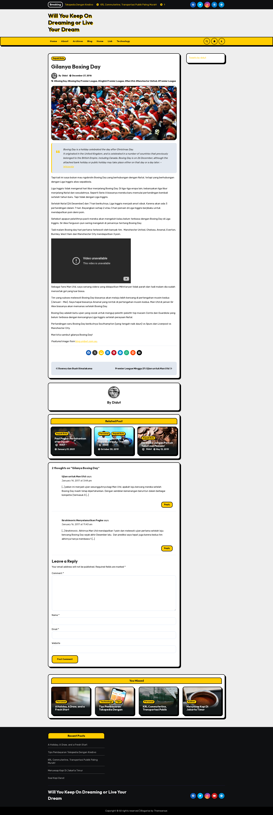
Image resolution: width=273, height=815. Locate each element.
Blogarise (145, 810)
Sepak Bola (58, 58)
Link (110, 41)
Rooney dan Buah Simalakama (75, 368)
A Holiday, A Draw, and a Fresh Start (70, 708)
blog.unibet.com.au (86, 341)
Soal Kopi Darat (56, 778)
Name (55, 615)
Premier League (167, 81)
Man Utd (130, 81)
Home (53, 41)
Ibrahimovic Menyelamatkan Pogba (82, 520)
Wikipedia (68, 166)
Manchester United (147, 81)
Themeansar (160, 810)
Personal (104, 433)
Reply (167, 504)
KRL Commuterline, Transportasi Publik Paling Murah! (155, 709)
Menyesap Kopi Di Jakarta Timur (197, 708)
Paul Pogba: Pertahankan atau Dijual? (70, 440)
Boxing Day (61, 81)
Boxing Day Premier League (83, 81)
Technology (123, 41)
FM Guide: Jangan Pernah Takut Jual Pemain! (157, 444)
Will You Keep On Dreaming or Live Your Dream (70, 22)
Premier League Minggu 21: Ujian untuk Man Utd (142, 368)
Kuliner (191, 701)
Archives (78, 41)
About (65, 41)
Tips (118, 701)
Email (55, 629)
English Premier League (112, 81)
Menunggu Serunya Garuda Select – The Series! (110, 441)
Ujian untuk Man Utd (74, 476)
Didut (65, 75)
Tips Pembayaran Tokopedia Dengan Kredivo (111, 709)
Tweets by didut (197, 57)
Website (56, 643)
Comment (58, 573)
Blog (89, 41)
